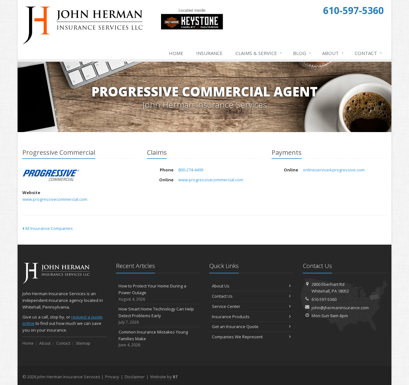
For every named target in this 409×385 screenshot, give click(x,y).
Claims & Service (258, 53)
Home (176, 53)
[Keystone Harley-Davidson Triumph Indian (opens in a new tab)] (192, 28)
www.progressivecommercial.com (54, 199)
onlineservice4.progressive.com (334, 170)
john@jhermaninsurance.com (340, 307)
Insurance (209, 53)
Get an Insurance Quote (235, 326)
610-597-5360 (324, 299)
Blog (302, 53)
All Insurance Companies (48, 228)
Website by (164, 377)
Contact (368, 53)
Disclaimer (135, 377)
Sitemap (83, 343)
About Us (220, 286)
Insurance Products (231, 316)
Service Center (226, 306)
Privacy (112, 377)
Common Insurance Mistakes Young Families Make (153, 338)
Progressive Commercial (51, 175)
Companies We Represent (237, 337)
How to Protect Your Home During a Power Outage (152, 292)
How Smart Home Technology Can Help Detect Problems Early (156, 315)
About (333, 53)
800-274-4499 (190, 170)
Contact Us (222, 296)
